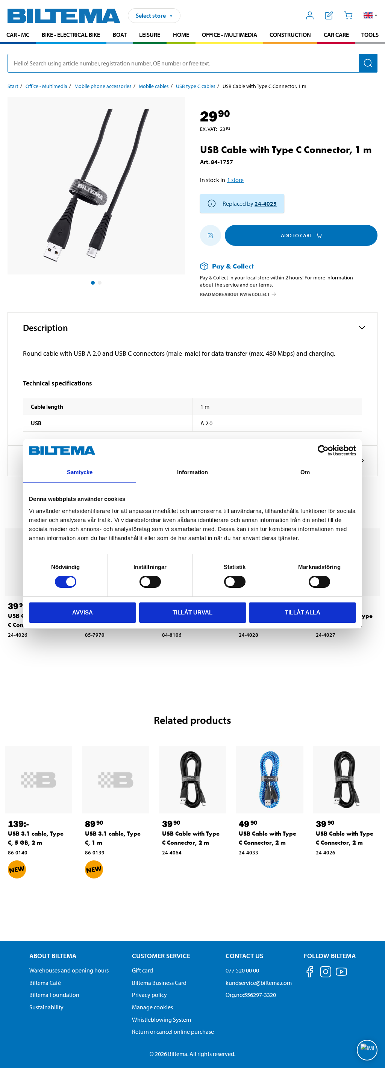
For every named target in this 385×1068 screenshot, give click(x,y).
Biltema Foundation (54, 994)
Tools (370, 34)
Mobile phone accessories (103, 86)
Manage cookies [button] (152, 1007)
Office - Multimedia (229, 34)
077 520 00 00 (242, 970)
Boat (120, 34)
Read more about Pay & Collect (235, 294)
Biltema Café (45, 982)
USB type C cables (195, 86)
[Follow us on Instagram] (326, 973)
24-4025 (266, 203)
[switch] (150, 582)
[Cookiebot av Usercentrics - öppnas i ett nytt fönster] (323, 450)
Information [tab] (192, 472)
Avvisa (82, 612)
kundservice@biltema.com (259, 982)
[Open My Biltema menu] (310, 15)
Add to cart (296, 235)
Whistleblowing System (161, 1019)
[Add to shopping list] (210, 235)
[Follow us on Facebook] (310, 973)
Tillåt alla (302, 612)
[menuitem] (18, 35)
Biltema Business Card (159, 982)
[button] (370, 15)
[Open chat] (367, 1050)
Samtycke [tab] (80, 472)
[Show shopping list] (329, 15)
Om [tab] (305, 472)
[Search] (368, 63)
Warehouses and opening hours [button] (69, 970)
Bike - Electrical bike (71, 34)
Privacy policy (149, 994)
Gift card (142, 970)
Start (13, 86)
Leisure (149, 34)
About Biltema (52, 955)
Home (181, 34)
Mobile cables (154, 86)
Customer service (161, 955)
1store (235, 180)
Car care (336, 34)
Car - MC (17, 34)
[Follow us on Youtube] (341, 975)
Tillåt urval (192, 612)
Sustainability (46, 1007)
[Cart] (348, 15)
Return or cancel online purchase (173, 1031)
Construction (290, 34)
